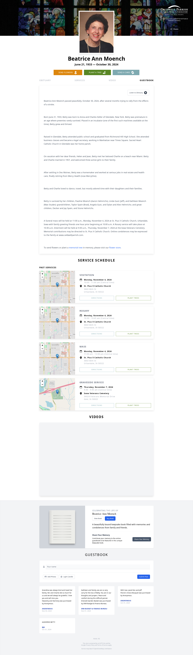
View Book (98, 518)
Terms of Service (102, 645)
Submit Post (143, 577)
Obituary (45, 80)
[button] (57, 284)
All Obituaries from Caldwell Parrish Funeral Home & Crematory (174, 19)
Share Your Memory (141, 539)
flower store (115, 247)
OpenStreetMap (99, 649)
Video (112, 80)
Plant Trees (133, 298)
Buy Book (110, 518)
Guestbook (147, 80)
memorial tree (75, 247)
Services (80, 80)
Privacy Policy (90, 645)
